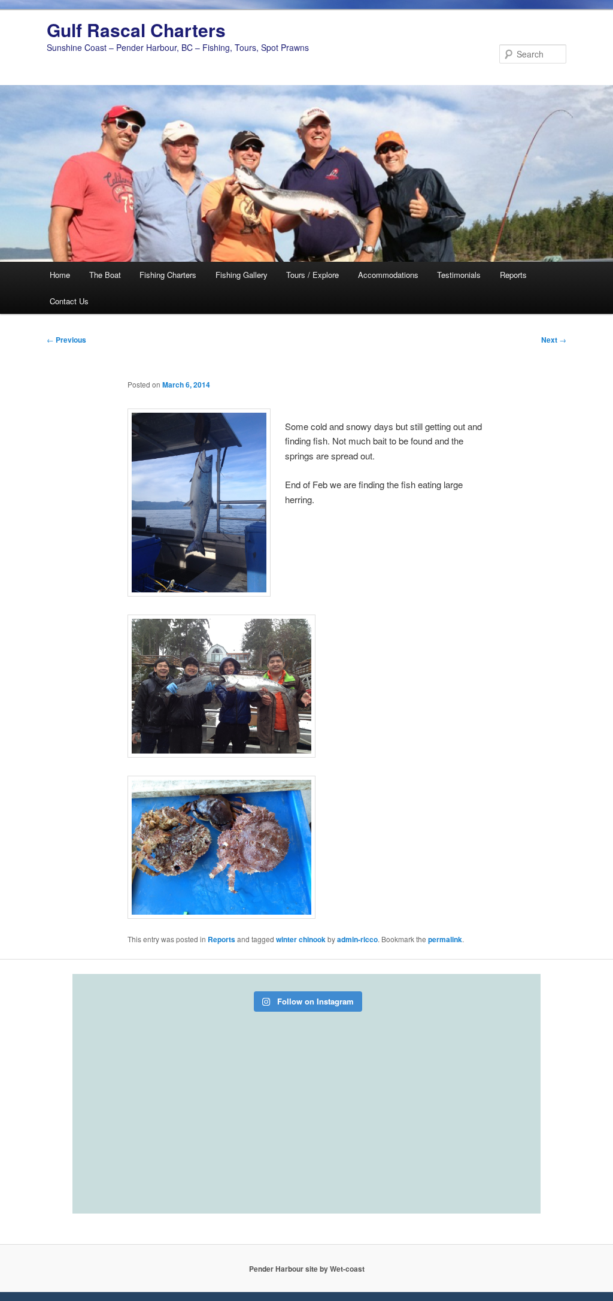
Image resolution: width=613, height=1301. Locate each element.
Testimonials (459, 274)
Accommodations (388, 274)
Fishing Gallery (242, 274)
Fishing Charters (167, 274)
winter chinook (301, 939)
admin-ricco (357, 939)
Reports (513, 274)
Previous (66, 339)
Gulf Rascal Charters (136, 30)
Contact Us (69, 301)
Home (60, 274)
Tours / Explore (312, 274)
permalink (445, 939)
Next (553, 339)
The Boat (105, 274)
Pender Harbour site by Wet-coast (307, 1268)
